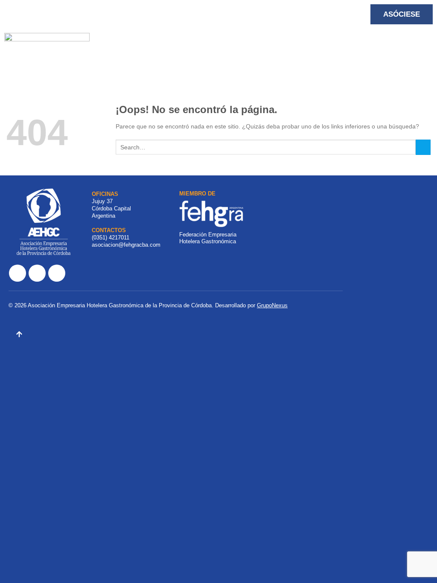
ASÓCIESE (401, 14)
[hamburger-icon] (127, 44)
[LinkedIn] (56, 273)
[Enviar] (423, 147)
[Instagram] (37, 273)
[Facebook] (17, 273)
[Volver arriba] (19, 335)
